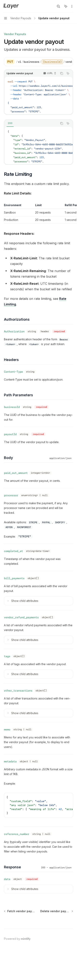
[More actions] (72, 6)
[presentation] (44, 61)
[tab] (10, 123)
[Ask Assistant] (67, 73)
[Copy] (68, 61)
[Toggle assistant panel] (66, 6)
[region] (38, 213)
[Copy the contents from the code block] (61, 73)
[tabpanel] (38, 145)
